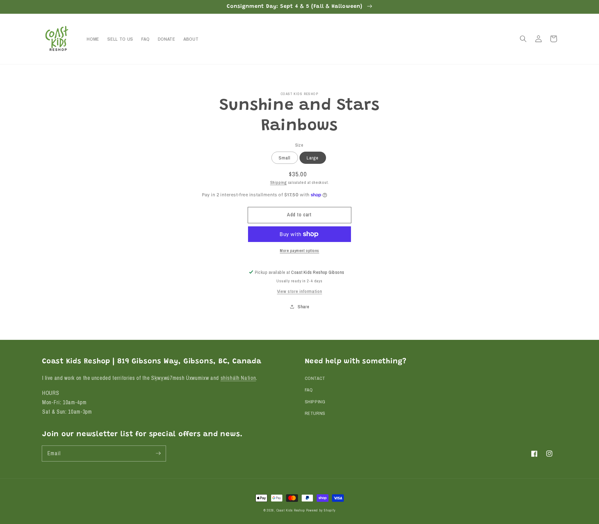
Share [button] (303, 306)
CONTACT (315, 378)
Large (313, 157)
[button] (523, 38)
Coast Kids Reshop (290, 510)
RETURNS (315, 413)
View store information (299, 291)
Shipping (278, 182)
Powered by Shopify (321, 510)
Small (285, 157)
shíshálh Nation (238, 377)
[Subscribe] (158, 453)
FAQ (309, 389)
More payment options (299, 250)
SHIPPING (315, 401)
